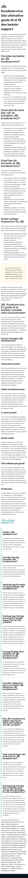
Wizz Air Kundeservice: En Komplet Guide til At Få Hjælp (12, 822)
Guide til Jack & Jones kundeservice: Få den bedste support (13, 832)
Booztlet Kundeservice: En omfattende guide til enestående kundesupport (11, 868)
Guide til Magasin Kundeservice (10, 828)
